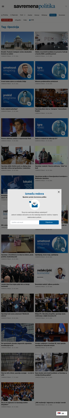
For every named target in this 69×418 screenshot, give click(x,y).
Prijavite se (49, 222)
